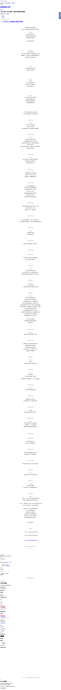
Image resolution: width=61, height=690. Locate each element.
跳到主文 (1, 9)
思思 (1, 557)
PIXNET (24, 677)
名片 (3, 17)
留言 (7, 562)
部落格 (3, 16)
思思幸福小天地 (5, 7)
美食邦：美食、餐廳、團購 (4, 617)
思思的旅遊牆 (2, 606)
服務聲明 (39, 677)
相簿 (3, 15)
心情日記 (7, 564)
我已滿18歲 (2, 688)
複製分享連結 (2, 609)
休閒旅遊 (7, 13)
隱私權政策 (35, 677)
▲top (1, 567)
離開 (5, 688)
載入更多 (2, 569)
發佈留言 (2, 574)
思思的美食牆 (2, 615)
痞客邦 (5, 562)
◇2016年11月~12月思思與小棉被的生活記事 (12, 21)
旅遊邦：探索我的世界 (4, 608)
